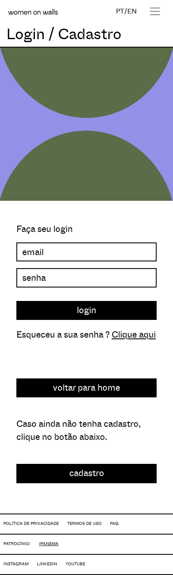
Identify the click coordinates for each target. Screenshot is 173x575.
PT (120, 11)
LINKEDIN (47, 564)
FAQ (114, 523)
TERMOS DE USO (84, 523)
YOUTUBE (75, 564)
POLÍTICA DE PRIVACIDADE (31, 523)
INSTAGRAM (16, 564)
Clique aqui (134, 335)
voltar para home (86, 388)
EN (132, 11)
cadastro (86, 473)
